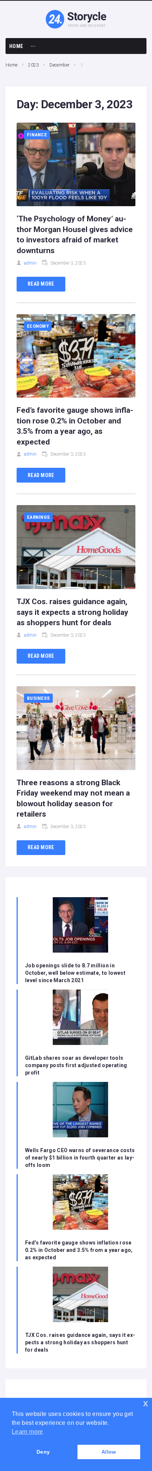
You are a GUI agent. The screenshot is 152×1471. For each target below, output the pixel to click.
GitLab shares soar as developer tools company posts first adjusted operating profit (76, 1065)
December (59, 65)
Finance (37, 134)
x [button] (145, 1403)
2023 (33, 65)
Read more (41, 284)
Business (38, 698)
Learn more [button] (27, 1432)
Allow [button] (108, 1452)
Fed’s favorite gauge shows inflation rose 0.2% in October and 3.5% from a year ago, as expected (79, 1250)
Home (11, 65)
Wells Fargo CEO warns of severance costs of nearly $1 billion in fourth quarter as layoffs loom (80, 1157)
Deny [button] (43, 1452)
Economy (38, 326)
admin (30, 263)
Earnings (38, 517)
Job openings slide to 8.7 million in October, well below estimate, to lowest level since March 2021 (75, 973)
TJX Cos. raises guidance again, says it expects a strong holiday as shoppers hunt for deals (72, 612)
